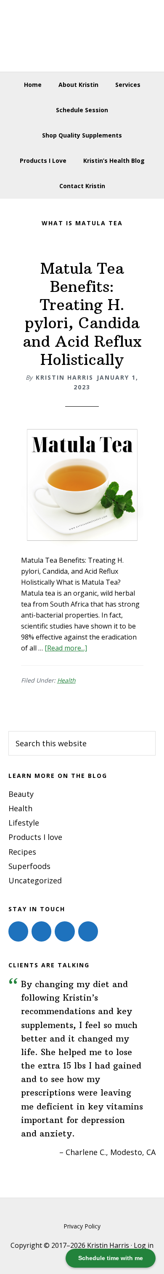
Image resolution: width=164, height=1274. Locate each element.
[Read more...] (66, 648)
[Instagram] (41, 931)
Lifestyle (23, 823)
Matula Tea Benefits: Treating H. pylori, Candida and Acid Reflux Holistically (82, 314)
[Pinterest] (64, 931)
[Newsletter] (88, 931)
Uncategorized (35, 880)
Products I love (35, 837)
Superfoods (29, 866)
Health (66, 680)
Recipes (22, 852)
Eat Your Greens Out (82, 35)
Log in (143, 1245)
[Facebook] (18, 931)
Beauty (21, 794)
